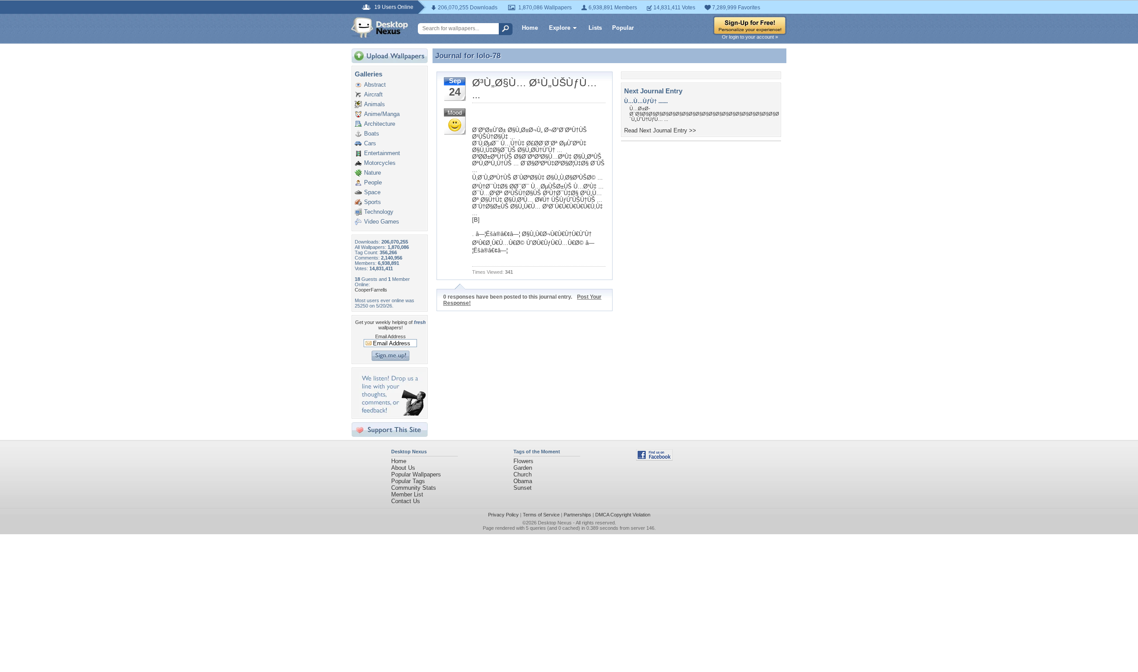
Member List (407, 494)
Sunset (522, 487)
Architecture (379, 123)
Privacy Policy (503, 514)
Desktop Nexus (555, 522)
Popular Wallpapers (416, 474)
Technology (378, 211)
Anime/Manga (382, 114)
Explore (559, 27)
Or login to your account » (750, 37)
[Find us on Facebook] (654, 458)
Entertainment (382, 153)
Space (372, 192)
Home (530, 27)
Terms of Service (541, 514)
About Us (403, 467)
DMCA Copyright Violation (622, 514)
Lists (595, 27)
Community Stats (413, 487)
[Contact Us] (392, 413)
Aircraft (373, 94)
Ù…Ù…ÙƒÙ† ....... (646, 101)
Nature (372, 172)
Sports (372, 202)
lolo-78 (489, 55)
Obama (522, 481)
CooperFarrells (371, 289)
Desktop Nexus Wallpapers (379, 27)
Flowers (523, 461)
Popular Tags (408, 481)
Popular (623, 27)
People (373, 182)
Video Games (381, 221)
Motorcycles (380, 163)
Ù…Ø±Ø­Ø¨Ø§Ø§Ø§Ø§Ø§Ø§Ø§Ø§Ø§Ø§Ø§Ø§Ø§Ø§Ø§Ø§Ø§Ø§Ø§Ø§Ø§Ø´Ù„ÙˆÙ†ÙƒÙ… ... (704, 114)
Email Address (390, 336)
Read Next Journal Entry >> (660, 130)
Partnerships (577, 514)
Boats (371, 133)
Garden (522, 467)
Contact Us (405, 501)
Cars (370, 143)
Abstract (375, 84)
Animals (374, 104)
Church (522, 474)
